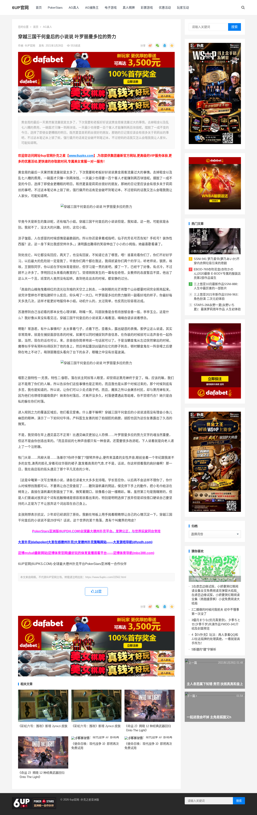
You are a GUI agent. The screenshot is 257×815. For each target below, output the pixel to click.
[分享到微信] (157, 45)
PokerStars (55, 7)
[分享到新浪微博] (150, 45)
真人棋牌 (129, 7)
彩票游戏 (147, 7)
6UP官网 (20, 7)
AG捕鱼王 (92, 7)
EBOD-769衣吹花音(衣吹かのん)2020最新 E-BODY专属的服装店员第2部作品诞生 (217, 273)
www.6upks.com (81, 155)
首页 (39, 7)
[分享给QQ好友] (164, 45)
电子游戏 (111, 7)
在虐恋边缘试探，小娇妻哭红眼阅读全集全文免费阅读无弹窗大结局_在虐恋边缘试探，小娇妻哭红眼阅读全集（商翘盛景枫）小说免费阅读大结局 (216, 595)
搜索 (234, 27)
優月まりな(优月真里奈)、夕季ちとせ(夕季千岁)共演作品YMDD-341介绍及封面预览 (216, 624)
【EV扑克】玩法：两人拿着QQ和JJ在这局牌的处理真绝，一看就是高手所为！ (216, 639)
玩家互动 (183, 7)
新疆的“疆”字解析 (204, 649)
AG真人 (74, 7)
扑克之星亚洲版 (90, 799)
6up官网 (74, 799)
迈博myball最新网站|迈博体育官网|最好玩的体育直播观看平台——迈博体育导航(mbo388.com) (86, 553)
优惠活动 (165, 7)
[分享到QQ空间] (172, 45)
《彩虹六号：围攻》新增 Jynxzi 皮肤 (42, 726)
